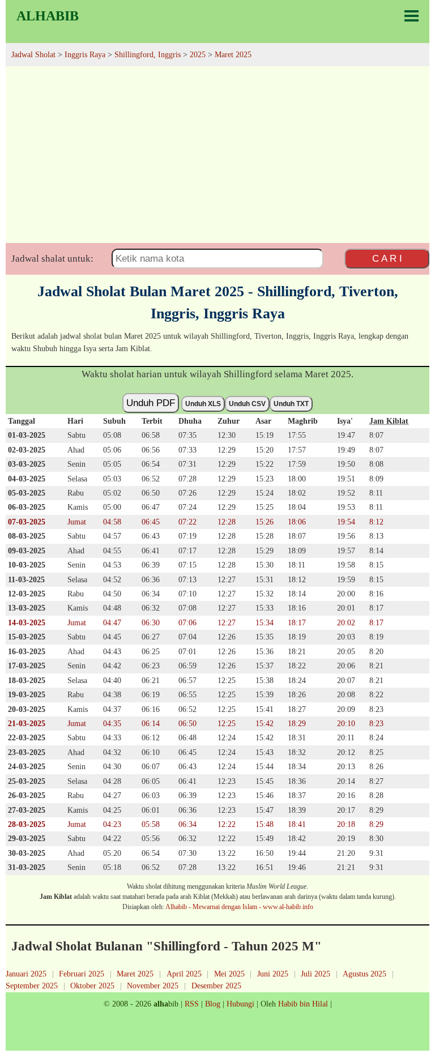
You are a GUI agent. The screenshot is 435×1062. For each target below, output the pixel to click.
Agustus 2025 (364, 973)
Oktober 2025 (92, 985)
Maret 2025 (135, 973)
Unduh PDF (150, 402)
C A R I (387, 258)
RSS (192, 1003)
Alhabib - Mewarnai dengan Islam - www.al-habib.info (239, 907)
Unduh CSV (247, 404)
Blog (212, 1003)
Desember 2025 (216, 985)
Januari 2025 (26, 973)
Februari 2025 (81, 973)
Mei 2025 (229, 973)
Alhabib (47, 15)
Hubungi (240, 1003)
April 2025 (184, 973)
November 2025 (152, 985)
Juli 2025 (315, 973)
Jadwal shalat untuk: (52, 258)
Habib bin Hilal (303, 1003)
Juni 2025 (272, 973)
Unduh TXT (291, 404)
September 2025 (32, 985)
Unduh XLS (203, 404)
